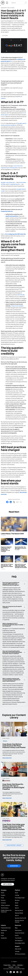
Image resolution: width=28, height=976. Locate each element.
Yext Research (19, 940)
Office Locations (5, 905)
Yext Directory (5, 908)
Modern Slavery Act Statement (6, 911)
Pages (16, 905)
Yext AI (17, 915)
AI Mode (3, 184)
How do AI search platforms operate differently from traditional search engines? (10, 584)
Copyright (11, 967)
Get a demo (7, 884)
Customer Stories (19, 933)
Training (17, 951)
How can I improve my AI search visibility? (12, 607)
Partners (3, 900)
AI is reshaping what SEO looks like (15, 234)
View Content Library (14, 845)
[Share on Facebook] (7, 502)
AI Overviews (22, 182)
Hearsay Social (19, 910)
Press (2, 898)
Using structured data (17, 306)
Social (16, 903)
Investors (3, 903)
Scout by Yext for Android (19, 921)
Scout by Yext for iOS (20, 918)
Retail (2, 933)
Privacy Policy (7, 965)
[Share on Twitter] (14, 502)
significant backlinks (12, 216)
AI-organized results (14, 184)
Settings (17, 967)
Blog (16, 928)
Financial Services (6, 928)
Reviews (17, 900)
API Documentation (20, 954)
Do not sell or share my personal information (14, 968)
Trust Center (18, 938)
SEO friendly (21, 295)
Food (2, 935)
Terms (13, 965)
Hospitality (4, 938)
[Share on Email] (17, 502)
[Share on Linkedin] (10, 502)
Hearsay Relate (19, 913)
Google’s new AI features (8, 182)
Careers (3, 895)
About (2, 892)
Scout (16, 892)
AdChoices (20, 965)
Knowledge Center (20, 943)
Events (17, 935)
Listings (17, 895)
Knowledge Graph (20, 898)
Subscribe (14, 866)
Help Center (18, 949)
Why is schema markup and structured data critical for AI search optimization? (11, 680)
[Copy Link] (20, 502)
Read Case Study (7, 758)
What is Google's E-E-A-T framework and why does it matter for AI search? (12, 625)
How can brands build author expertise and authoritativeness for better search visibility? (12, 652)
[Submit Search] (25, 2)
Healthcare (4, 930)
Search (17, 908)
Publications (18, 930)
